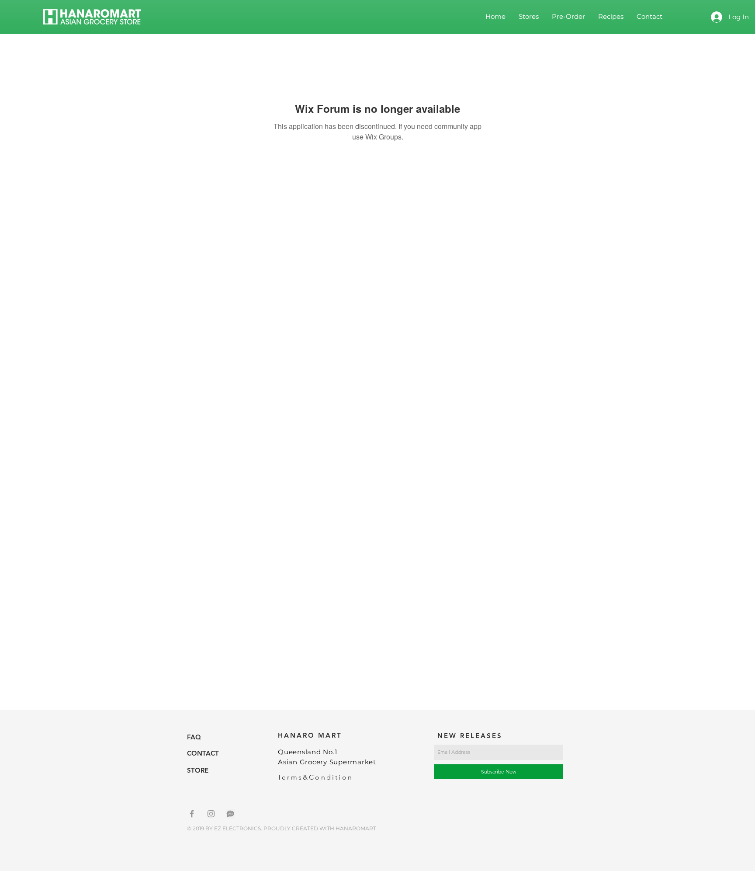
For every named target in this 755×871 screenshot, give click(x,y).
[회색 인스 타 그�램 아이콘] (211, 814)
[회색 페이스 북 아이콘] (192, 814)
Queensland (300, 752)
